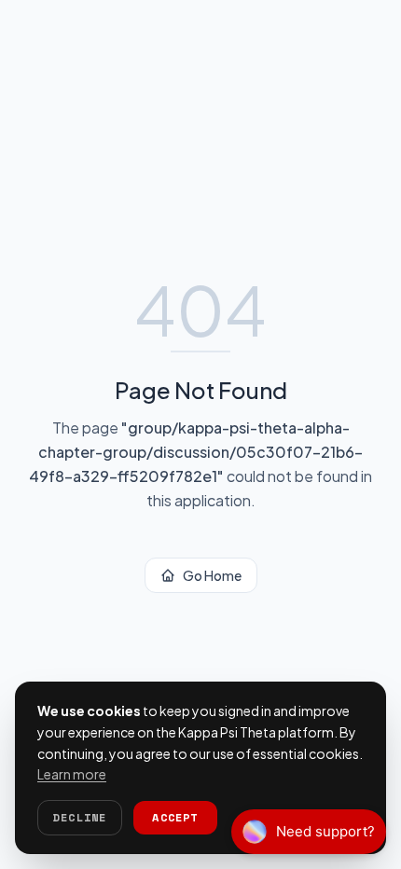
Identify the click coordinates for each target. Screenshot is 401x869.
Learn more (71, 774)
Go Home (212, 575)
